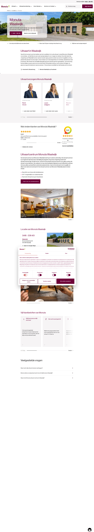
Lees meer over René (29, 111)
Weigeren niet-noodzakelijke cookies (28, 281)
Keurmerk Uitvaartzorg (29, 69)
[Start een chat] (89, 529)
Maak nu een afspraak (30, 33)
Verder (70, 117)
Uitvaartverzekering (24, 6)
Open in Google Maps (30, 245)
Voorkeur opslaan (47, 281)
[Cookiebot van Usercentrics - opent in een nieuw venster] (68, 249)
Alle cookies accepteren (65, 281)
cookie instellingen (53, 268)
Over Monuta (37, 6)
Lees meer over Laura (52, 111)
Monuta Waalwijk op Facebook (48, 69)
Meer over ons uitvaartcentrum (31, 181)
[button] (47, 368)
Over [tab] (66, 253)
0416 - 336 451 (89, 1)
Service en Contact (49, 6)
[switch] (40, 275)
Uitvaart (14, 6)
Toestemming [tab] (28, 253)
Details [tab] (47, 253)
